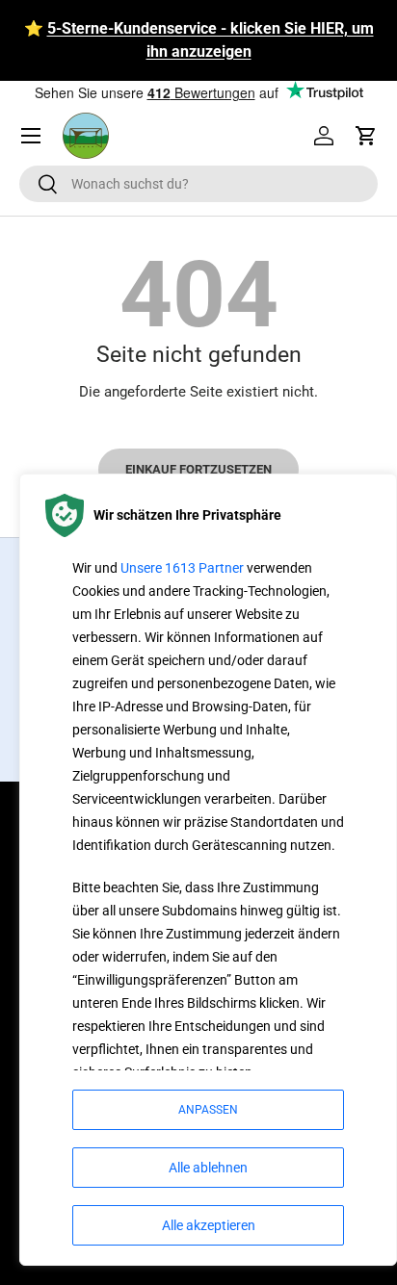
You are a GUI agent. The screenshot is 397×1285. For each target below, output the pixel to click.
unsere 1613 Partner (182, 568)
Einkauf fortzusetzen (198, 469)
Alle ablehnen (208, 1167)
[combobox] (198, 184)
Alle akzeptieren (208, 1225)
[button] (366, 136)
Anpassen (208, 1110)
